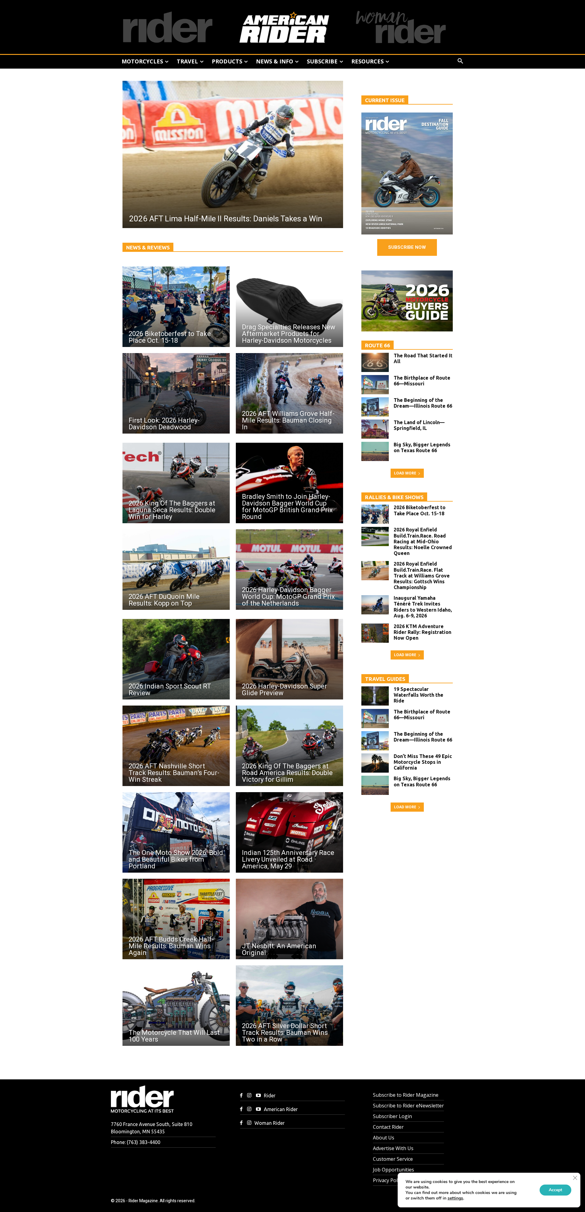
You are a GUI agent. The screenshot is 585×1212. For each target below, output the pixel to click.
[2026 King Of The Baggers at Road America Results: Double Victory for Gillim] (289, 746)
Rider (269, 1095)
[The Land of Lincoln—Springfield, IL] (375, 429)
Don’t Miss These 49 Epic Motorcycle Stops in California (423, 761)
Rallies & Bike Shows (394, 497)
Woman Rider (269, 1123)
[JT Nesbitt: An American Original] (289, 919)
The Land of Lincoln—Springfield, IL (419, 425)
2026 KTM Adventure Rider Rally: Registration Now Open (422, 632)
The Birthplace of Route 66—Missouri (422, 380)
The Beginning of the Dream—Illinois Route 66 (423, 403)
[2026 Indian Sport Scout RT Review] (176, 659)
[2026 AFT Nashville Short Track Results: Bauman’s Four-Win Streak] (176, 746)
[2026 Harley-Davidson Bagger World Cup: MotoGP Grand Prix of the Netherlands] (289, 569)
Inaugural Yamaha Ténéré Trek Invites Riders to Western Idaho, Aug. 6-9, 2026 (423, 606)
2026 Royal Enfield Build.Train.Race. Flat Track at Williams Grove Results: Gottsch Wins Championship (422, 575)
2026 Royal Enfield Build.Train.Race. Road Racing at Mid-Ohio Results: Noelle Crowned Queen (423, 541)
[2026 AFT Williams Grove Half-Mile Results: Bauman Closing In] (289, 393)
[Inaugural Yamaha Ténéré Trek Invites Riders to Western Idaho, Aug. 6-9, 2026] (375, 604)
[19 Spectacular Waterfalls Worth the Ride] (375, 696)
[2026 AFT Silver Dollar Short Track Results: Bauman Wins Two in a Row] (289, 1005)
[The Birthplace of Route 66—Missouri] (375, 384)
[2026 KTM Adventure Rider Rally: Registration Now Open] (375, 633)
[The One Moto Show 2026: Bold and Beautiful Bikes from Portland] (176, 832)
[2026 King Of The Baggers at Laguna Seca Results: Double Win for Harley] (176, 483)
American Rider (281, 1109)
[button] (460, 61)
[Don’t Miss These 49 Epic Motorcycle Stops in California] (375, 763)
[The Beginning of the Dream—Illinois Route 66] (375, 407)
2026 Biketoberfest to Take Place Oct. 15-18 (419, 510)
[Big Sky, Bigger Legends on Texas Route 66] (375, 451)
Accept (555, 1190)
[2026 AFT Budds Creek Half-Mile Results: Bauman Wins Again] (176, 919)
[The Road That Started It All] (375, 362)
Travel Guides (385, 679)
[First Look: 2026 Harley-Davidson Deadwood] (176, 393)
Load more (405, 473)
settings (455, 1198)
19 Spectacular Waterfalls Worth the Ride (418, 694)
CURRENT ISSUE (385, 100)
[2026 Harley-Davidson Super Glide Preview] (289, 659)
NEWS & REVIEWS (148, 247)
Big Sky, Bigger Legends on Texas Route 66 (422, 447)
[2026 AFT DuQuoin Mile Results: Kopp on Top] (176, 569)
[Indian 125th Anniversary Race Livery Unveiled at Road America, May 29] (289, 832)
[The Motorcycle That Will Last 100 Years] (176, 1005)
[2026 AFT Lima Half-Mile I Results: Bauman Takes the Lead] (232, 154)
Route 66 (377, 345)
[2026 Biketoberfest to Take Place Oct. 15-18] (176, 306)
